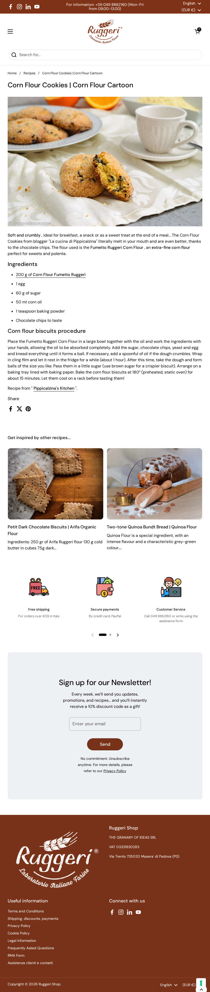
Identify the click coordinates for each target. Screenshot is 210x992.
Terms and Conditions (26, 911)
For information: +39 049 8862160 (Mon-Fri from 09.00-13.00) (105, 7)
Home (12, 73)
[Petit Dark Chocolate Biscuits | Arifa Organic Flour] (55, 484)
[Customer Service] (171, 587)
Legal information (22, 940)
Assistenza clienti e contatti (30, 963)
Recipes (29, 73)
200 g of (51, 274)
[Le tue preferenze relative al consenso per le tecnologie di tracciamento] (201, 983)
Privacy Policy (114, 771)
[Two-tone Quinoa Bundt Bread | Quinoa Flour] (155, 484)
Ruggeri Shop (49, 984)
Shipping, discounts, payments (33, 918)
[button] (197, 31)
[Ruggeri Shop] (103, 31)
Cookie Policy (19, 933)
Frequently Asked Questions (31, 948)
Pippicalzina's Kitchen (54, 388)
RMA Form (16, 955)
